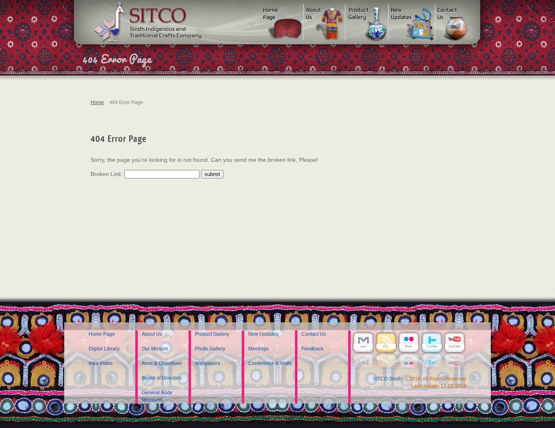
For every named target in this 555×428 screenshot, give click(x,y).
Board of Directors (162, 378)
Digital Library (104, 349)
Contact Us (313, 334)
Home (97, 102)
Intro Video (101, 363)
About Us (152, 334)
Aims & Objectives (162, 363)
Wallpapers (207, 363)
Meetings (258, 349)
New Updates (263, 334)
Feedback (312, 349)
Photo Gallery (210, 349)
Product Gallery (212, 334)
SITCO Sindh (387, 379)
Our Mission (155, 349)
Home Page (102, 334)
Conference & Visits (270, 363)
